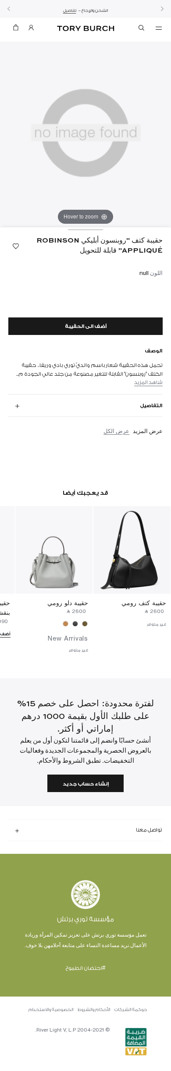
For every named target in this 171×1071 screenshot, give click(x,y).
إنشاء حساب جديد (86, 784)
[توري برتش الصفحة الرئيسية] (85, 29)
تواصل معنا (149, 830)
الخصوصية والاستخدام (50, 1009)
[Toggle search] (142, 29)
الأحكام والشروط (94, 1009)
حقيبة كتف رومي (143, 602)
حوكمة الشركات (130, 1009)
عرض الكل (116, 430)
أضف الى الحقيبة (86, 326)
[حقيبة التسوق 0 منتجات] (16, 29)
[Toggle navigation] (158, 28)
